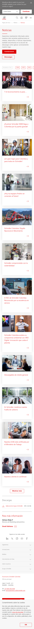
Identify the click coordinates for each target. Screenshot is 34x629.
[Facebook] (27, 538)
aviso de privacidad (17, 612)
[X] (12, 538)
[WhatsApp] (21, 18)
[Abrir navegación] (30, 18)
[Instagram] (17, 538)
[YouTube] (22, 538)
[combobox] (11, 12)
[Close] (31, 3)
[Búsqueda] (17, 18)
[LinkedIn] (7, 538)
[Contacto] (26, 18)
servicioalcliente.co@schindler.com (15, 590)
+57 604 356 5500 (9, 589)
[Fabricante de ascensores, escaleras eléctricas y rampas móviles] (4, 17)
